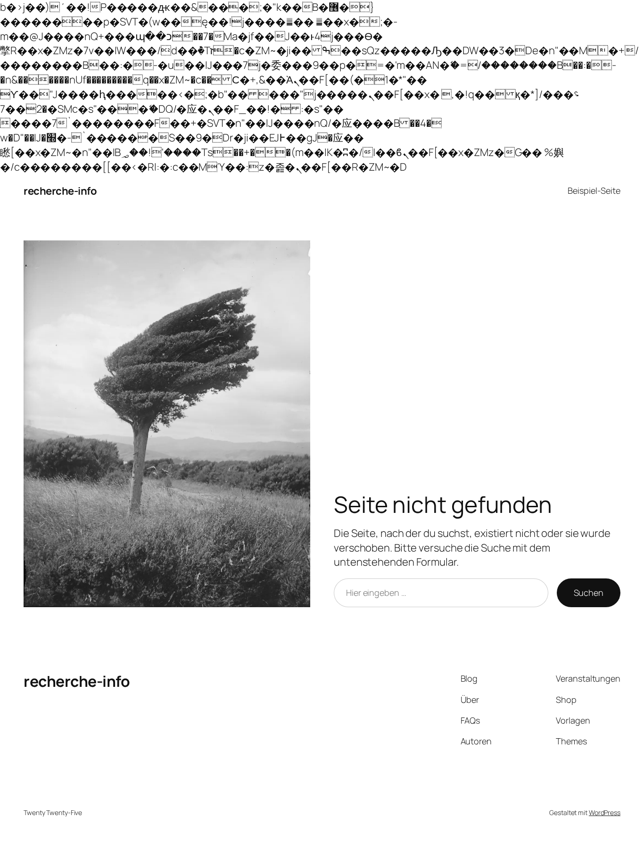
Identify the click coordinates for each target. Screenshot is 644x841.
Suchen (588, 592)
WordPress (604, 812)
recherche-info (60, 191)
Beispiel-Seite (594, 190)
